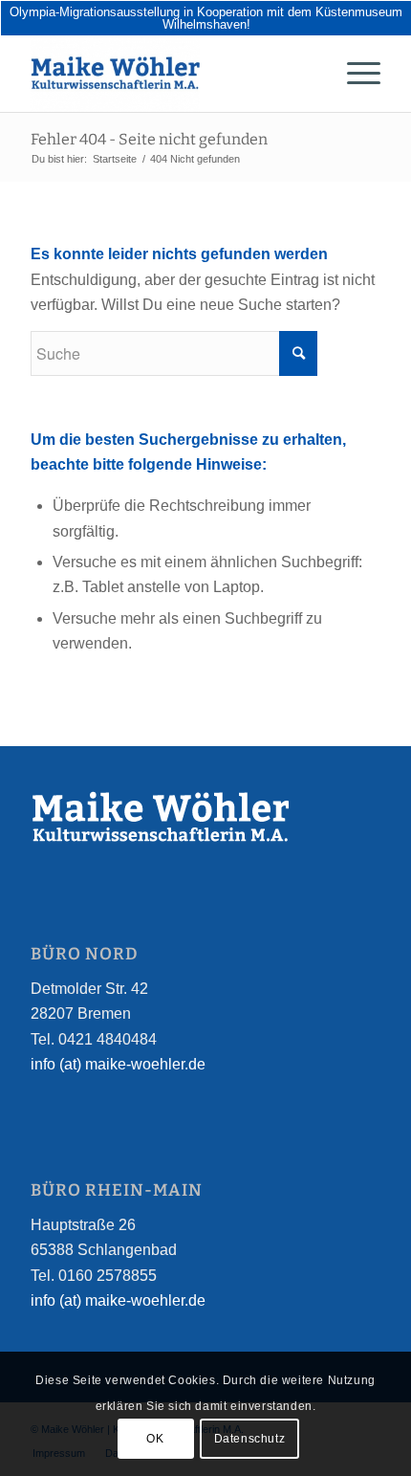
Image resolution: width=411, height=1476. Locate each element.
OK (154, 1438)
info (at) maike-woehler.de (118, 1064)
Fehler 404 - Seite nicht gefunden (149, 139)
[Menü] (354, 73)
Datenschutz (250, 1438)
